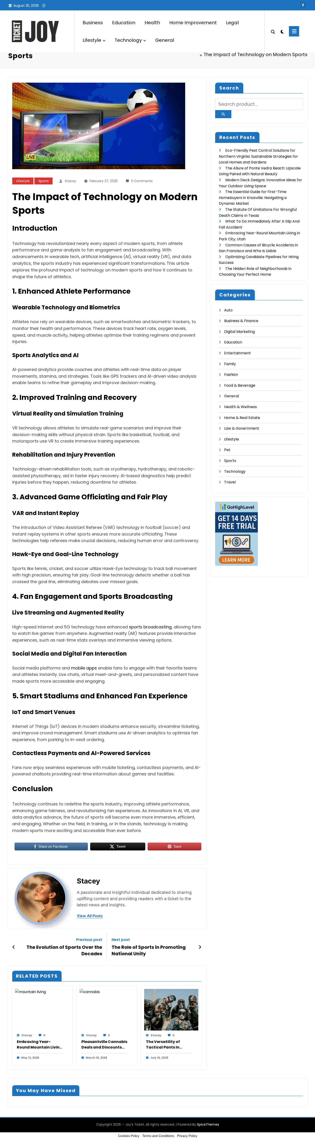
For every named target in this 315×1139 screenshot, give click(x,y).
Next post (121, 939)
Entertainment (237, 353)
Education (123, 22)
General (164, 40)
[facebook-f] (303, 5)
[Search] (273, 31)
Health (152, 22)
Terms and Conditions (158, 1136)
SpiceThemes (208, 1124)
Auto (228, 310)
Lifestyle (92, 40)
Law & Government (241, 428)
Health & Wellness (240, 407)
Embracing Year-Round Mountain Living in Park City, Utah (39, 1044)
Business (93, 22)
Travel (230, 482)
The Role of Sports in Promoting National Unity (149, 950)
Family (230, 364)
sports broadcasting (150, 627)
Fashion (231, 374)
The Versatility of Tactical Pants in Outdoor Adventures (166, 1044)
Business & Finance (241, 320)
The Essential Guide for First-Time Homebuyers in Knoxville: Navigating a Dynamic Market (253, 197)
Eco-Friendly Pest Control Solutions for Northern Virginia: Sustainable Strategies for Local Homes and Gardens (258, 156)
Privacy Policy (187, 1136)
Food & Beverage (239, 385)
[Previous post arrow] (13, 947)
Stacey (70, 181)
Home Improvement (193, 22)
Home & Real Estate (242, 417)
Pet (227, 449)
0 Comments (142, 181)
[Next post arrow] (200, 947)
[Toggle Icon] (294, 31)
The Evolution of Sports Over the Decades (64, 950)
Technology (128, 40)
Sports (44, 181)
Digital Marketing (239, 331)
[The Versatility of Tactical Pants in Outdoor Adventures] (171, 1009)
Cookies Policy (128, 1136)
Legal (232, 22)
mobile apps (84, 668)
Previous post (89, 939)
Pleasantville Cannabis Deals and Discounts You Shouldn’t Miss (104, 1044)
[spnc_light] (282, 31)
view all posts (90, 916)
